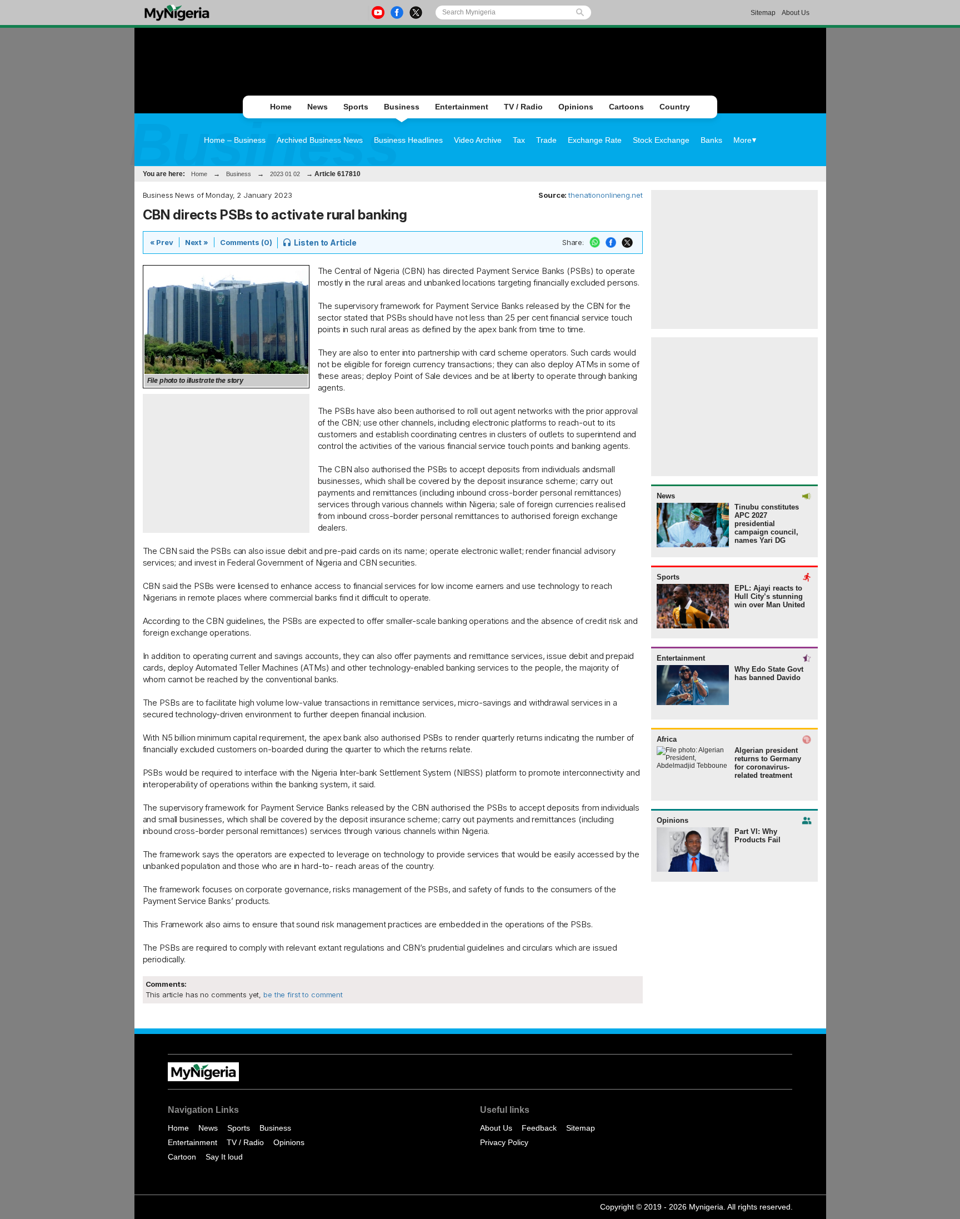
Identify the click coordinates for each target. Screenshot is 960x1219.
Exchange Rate (595, 140)
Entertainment (461, 106)
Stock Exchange (661, 140)
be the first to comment (302, 994)
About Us (795, 13)
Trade (546, 140)
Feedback (539, 1127)
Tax (519, 140)
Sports (355, 106)
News (317, 106)
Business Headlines (408, 140)
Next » (196, 242)
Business (401, 106)
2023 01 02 (285, 174)
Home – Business (235, 140)
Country (674, 106)
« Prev (161, 242)
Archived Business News (320, 140)
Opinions (575, 106)
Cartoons (626, 106)
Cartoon (182, 1156)
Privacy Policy (504, 1142)
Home (281, 106)
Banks (711, 140)
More (742, 140)
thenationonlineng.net (605, 195)
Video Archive (478, 140)
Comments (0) (246, 242)
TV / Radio (523, 106)
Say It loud (224, 1156)
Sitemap (763, 13)
